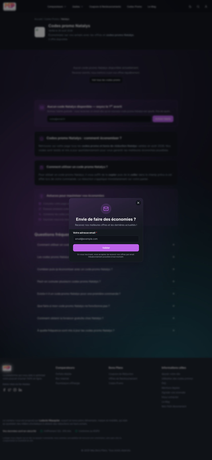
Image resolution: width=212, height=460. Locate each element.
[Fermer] (138, 202)
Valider (106, 247)
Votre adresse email (85, 232)
